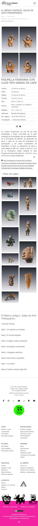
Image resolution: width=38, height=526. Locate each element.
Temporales (23, 438)
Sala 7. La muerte (8, 364)
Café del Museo (6, 472)
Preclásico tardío (30, 163)
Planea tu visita (6, 429)
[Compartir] (17, 126)
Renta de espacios (7, 474)
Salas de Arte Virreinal (27, 431)
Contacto (4, 489)
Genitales (31, 166)
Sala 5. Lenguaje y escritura (11, 352)
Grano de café (22, 166)
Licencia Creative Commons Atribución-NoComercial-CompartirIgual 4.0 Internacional (19, 517)
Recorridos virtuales (7, 451)
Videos (22, 457)
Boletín (3, 487)
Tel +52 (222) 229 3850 (19, 391)
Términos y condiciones (10, 507)
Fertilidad (4, 168)
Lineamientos (5, 431)
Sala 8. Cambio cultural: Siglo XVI (14, 370)
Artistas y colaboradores (27, 472)
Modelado (15, 168)
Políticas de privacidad (28, 507)
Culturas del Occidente (23, 160)
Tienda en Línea (6, 468)
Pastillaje (22, 168)
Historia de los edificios (27, 470)
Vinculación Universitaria (27, 455)
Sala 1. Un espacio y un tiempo (13, 330)
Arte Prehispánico (10, 160)
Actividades (5, 434)
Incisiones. (29, 168)
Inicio (2, 16)
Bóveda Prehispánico (18, 113)
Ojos (15, 166)
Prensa (3, 483)
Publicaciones (24, 448)
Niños (22, 446)
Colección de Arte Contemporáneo (25, 435)
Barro (10, 168)
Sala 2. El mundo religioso (11, 335)
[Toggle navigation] (34, 3)
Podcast (22, 451)
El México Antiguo (25, 429)
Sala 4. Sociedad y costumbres (13, 347)
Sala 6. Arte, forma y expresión (12, 358)
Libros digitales (6, 448)
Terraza (3, 466)
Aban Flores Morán (19, 120)
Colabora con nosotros (8, 485)
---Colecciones (10, 16)
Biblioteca (4, 470)
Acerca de (23, 466)
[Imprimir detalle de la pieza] (20, 126)
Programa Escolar (25, 453)
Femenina (10, 166)
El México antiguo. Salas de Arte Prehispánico (14, 19)
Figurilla (3, 166)
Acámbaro (13, 163)
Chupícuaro (5, 163)
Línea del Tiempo (7, 324)
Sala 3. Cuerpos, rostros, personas (14, 341)
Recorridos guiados (7, 436)
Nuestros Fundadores (26, 468)
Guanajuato (21, 163)
